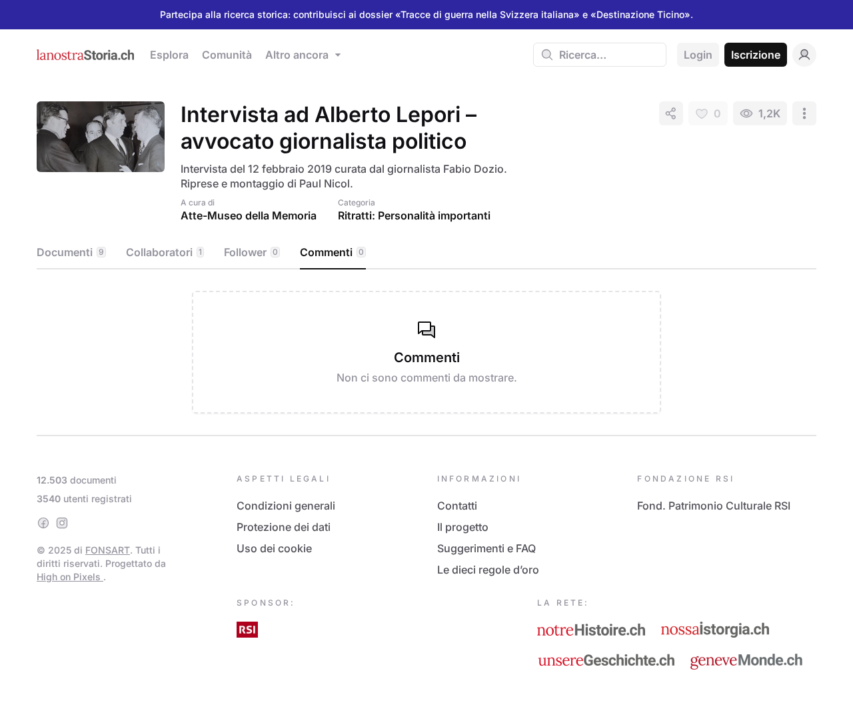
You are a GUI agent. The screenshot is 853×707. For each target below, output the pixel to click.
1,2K (769, 113)
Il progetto (462, 527)
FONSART (107, 550)
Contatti (457, 505)
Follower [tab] (251, 252)
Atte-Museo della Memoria (249, 215)
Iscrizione (755, 54)
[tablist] (426, 252)
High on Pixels (70, 576)
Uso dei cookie (274, 548)
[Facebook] (43, 523)
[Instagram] (62, 523)
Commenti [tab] (332, 252)
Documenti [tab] (70, 252)
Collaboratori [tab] (164, 252)
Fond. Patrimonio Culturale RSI (713, 505)
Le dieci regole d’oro (488, 569)
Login (698, 54)
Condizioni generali (286, 505)
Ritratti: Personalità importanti (414, 215)
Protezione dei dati (284, 527)
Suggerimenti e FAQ (486, 548)
